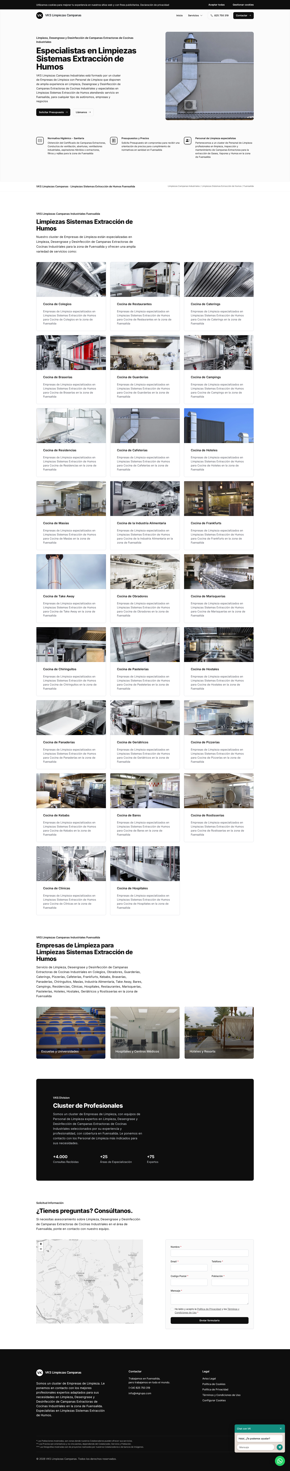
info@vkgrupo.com (140, 1393)
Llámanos (81, 112)
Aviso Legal (209, 1378)
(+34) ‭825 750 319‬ (139, 1387)
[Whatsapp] (280, 1461)
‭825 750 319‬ (221, 15)
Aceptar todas (216, 4)
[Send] (280, 1447)
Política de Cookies (213, 1384)
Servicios (193, 15)
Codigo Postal (179, 1276)
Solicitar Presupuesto (51, 112)
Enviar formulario (210, 1320)
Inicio (179, 15)
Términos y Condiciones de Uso (221, 1395)
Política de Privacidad (209, 1309)
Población (218, 1276)
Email (175, 1261)
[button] (89, 1281)
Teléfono (217, 1261)
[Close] (281, 1428)
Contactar (241, 15)
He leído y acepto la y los (207, 1311)
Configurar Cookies (214, 1400)
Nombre (176, 1246)
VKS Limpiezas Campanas (62, 15)
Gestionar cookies (243, 4)
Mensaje (176, 1290)
